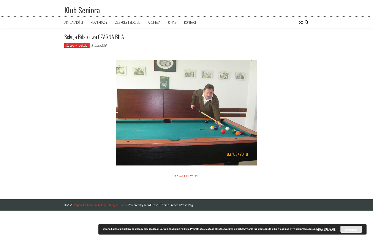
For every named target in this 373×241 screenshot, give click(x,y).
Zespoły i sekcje (127, 22)
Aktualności (73, 22)
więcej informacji (325, 228)
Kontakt (190, 22)
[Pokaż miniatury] (186, 176)
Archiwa (154, 22)
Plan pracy (99, 22)
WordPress (151, 205)
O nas (172, 22)
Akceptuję (351, 229)
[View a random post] (301, 22)
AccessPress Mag (182, 205)
